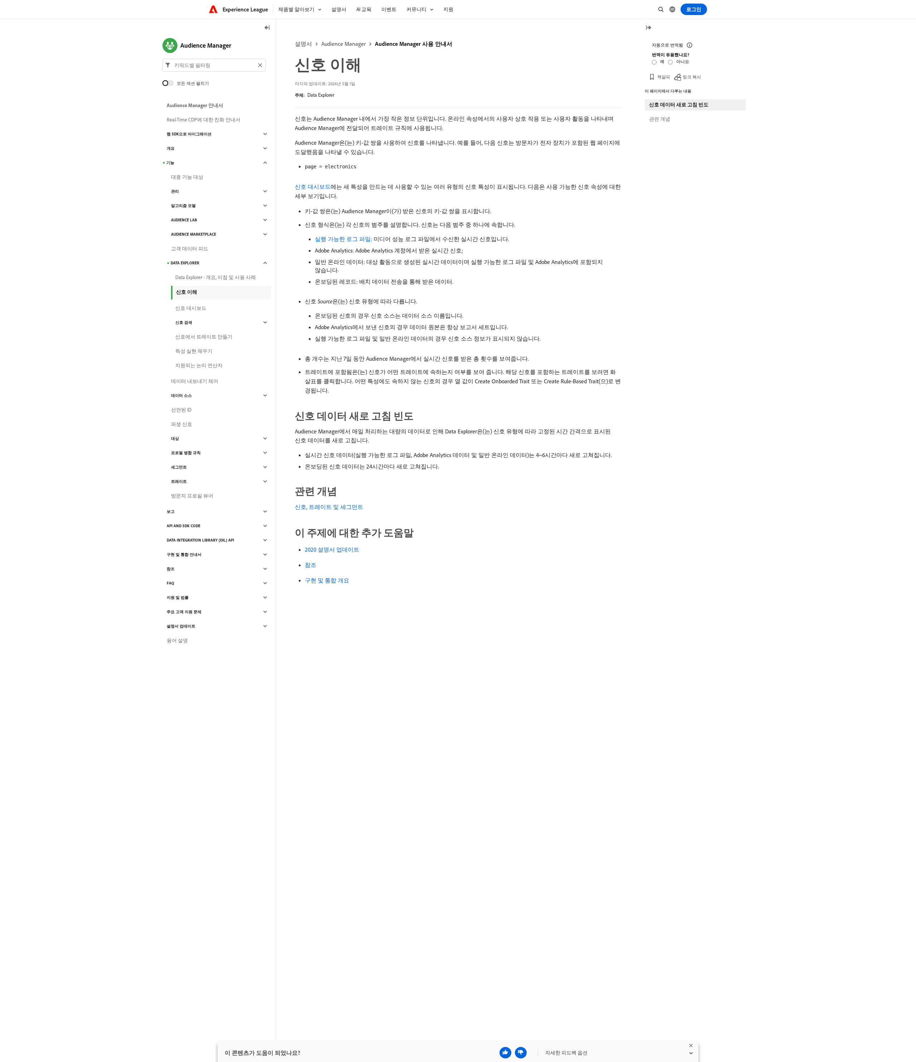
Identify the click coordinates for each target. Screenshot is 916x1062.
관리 (175, 191)
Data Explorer (320, 95)
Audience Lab (184, 219)
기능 (170, 162)
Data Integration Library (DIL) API (200, 540)
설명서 (303, 43)
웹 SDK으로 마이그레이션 (189, 133)
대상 (175, 438)
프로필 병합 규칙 (186, 452)
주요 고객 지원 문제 (184, 611)
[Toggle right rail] (648, 28)
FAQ (170, 583)
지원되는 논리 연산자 (199, 365)
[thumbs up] (505, 1052)
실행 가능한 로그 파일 (343, 238)
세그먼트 (179, 467)
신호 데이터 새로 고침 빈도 (678, 104)
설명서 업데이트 (181, 626)
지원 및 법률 (178, 597)
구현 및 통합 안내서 (184, 554)
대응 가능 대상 (187, 177)
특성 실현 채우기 (194, 351)
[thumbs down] (521, 1052)
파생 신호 (181, 424)
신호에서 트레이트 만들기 (204, 336)
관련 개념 (659, 119)
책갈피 (663, 77)
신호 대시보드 (313, 186)
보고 (171, 511)
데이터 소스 (181, 395)
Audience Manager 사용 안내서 (413, 43)
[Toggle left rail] (267, 28)
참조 (310, 564)
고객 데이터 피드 (189, 248)
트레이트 (179, 481)
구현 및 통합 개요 (327, 580)
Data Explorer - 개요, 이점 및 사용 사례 (215, 277)
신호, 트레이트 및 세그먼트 (329, 506)
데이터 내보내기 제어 (194, 381)
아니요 (682, 61)
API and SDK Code (183, 525)
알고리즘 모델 (183, 205)
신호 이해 (186, 292)
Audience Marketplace (193, 234)
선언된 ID (181, 410)
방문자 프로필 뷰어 (192, 495)
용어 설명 (177, 640)
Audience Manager (343, 43)
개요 (171, 148)
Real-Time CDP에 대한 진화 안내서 (203, 119)
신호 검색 (183, 322)
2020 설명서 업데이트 (332, 549)
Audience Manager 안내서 (195, 105)
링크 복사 (692, 77)
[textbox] (214, 65)
